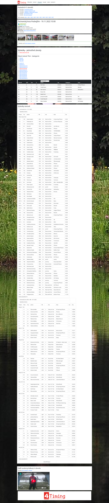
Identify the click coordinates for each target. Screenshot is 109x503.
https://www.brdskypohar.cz (30, 30)
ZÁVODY (35, 2)
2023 (35, 17)
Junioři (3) (22, 63)
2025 (29, 17)
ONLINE (44, 2)
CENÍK (48, 2)
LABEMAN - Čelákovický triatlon (31, 12)
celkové (33, 43)
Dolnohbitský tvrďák (28, 13)
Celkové (21, 58)
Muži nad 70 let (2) (23, 71)
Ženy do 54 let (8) (23, 75)
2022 (38, 17)
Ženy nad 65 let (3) (23, 78)
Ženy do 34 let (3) (23, 72)
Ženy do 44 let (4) (23, 74)
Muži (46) (22, 59)
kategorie (29, 43)
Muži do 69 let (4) (23, 70)
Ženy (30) (21, 60)
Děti (26, 43)
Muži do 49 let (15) (23, 67)
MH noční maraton (28, 15)
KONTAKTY (53, 2)
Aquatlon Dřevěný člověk (29, 11)
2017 (53, 17)
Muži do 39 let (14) (23, 66)
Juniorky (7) (22, 64)
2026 (26, 17)
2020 (44, 17)
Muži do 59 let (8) (23, 68)
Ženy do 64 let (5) (23, 76)
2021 (41, 17)
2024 (32, 17)
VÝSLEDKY (40, 2)
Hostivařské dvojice (28, 9)
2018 (50, 17)
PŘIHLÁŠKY (29, 2)
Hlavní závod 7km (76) (24, 52)
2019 (47, 17)
